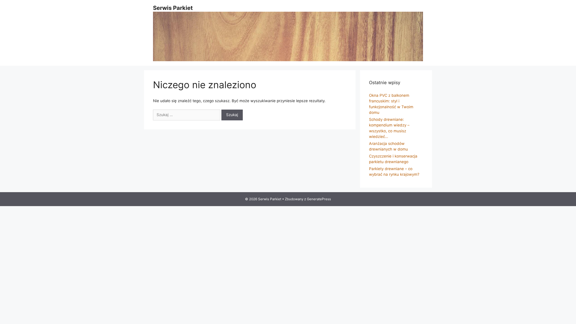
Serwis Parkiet (173, 7)
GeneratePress (319, 199)
